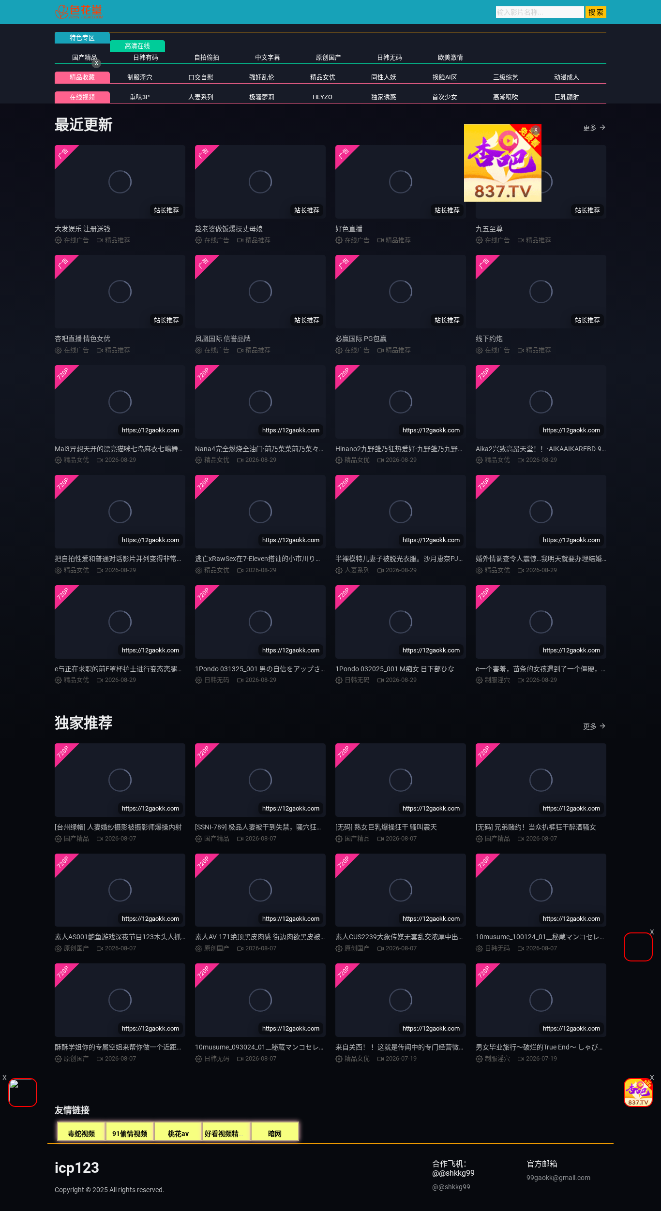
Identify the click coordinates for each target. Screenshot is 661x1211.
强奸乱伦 (261, 77)
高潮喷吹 (505, 97)
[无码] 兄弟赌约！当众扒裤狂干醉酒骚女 (536, 827)
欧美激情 (450, 57)
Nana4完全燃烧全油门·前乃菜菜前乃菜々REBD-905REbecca (285, 449)
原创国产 (328, 57)
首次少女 (444, 97)
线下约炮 (489, 338)
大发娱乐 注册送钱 (82, 229)
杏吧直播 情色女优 (82, 338)
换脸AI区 (445, 77)
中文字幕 (267, 57)
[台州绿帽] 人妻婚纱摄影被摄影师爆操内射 (118, 827)
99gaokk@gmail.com (558, 1177)
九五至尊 (489, 229)
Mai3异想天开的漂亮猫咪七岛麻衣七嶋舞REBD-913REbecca (145, 449)
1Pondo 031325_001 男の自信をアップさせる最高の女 (278, 669)
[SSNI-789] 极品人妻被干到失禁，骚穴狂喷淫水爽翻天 (276, 827)
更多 (590, 128)
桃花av (178, 1133)
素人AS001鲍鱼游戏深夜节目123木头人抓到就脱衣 (131, 937)
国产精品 (84, 57)
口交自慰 (200, 77)
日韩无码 (389, 57)
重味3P (140, 97)
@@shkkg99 (451, 1187)
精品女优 (322, 77)
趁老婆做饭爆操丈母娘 (229, 229)
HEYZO (322, 97)
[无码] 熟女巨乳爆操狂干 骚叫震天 (386, 827)
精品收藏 (82, 77)
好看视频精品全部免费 (238, 1133)
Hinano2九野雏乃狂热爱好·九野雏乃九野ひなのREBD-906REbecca (435, 449)
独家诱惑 (383, 97)
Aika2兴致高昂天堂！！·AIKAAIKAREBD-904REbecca (555, 449)
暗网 (275, 1133)
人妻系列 (200, 97)
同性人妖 (383, 77)
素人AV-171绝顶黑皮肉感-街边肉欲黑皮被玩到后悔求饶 (278, 937)
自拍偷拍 (206, 57)
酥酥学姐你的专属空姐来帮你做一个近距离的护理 (129, 1047)
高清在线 (137, 45)
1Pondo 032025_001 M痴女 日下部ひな (394, 669)
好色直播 (348, 229)
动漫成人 (566, 77)
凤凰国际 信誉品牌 (223, 338)
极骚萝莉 (261, 97)
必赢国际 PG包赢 (361, 338)
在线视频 (82, 97)
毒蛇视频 (81, 1133)
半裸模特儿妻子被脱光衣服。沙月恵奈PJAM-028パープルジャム (431, 558)
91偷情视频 (129, 1133)
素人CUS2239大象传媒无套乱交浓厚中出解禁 (403, 937)
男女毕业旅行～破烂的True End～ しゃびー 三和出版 (554, 1047)
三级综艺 (505, 77)
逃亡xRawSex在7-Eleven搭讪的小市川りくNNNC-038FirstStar (288, 558)
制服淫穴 (139, 77)
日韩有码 (145, 57)
